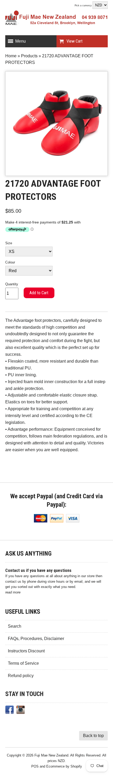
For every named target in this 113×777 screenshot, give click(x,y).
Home (11, 56)
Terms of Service (23, 663)
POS (35, 766)
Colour (10, 262)
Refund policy (21, 675)
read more (12, 592)
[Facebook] (9, 710)
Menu (20, 41)
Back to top (93, 735)
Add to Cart (38, 292)
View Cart (74, 41)
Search (14, 626)
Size (8, 243)
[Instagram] (20, 710)
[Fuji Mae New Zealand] (56, 19)
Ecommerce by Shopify (64, 766)
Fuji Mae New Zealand (51, 755)
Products (29, 56)
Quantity (11, 284)
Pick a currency (84, 5)
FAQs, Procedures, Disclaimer (36, 638)
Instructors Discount (26, 651)
